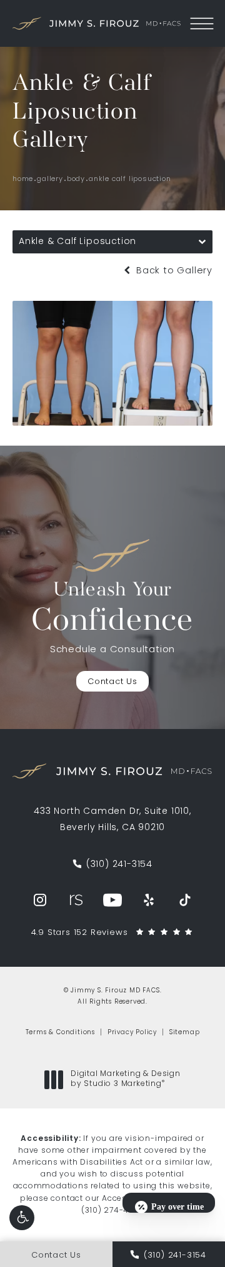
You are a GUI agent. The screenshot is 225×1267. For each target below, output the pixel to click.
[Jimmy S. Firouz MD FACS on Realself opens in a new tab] (76, 900)
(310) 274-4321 (111, 1211)
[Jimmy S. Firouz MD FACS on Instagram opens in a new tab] (40, 900)
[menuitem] (40, 900)
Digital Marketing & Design (125, 1079)
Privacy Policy (132, 1032)
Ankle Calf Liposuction (130, 179)
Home (22, 179)
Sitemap (184, 1032)
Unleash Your (112, 609)
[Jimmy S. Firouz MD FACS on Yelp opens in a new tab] (149, 900)
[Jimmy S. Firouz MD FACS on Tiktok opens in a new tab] (185, 900)
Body (76, 179)
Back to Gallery (172, 271)
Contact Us (113, 682)
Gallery (50, 179)
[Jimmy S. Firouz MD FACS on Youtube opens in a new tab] (113, 900)
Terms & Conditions (60, 1032)
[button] (21, 1217)
